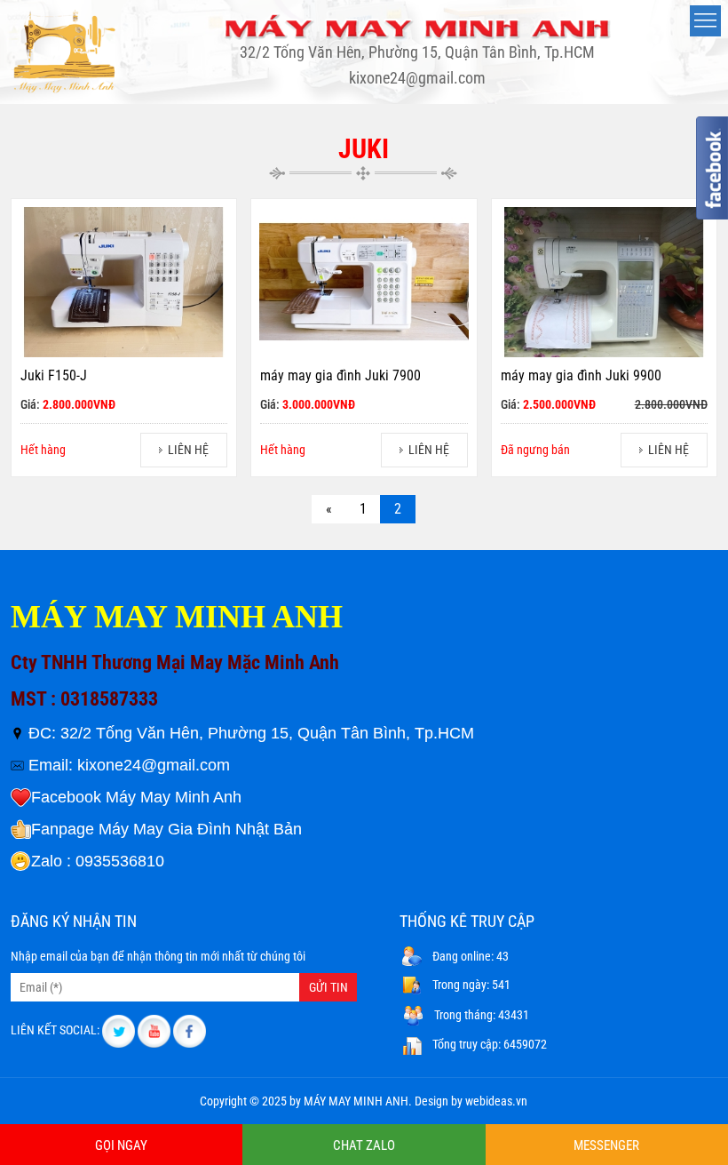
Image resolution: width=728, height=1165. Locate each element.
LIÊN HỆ (188, 450)
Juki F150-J (53, 375)
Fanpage (62, 829)
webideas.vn (496, 1101)
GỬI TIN (328, 987)
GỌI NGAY (121, 1145)
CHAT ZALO (364, 1145)
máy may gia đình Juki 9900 (581, 375)
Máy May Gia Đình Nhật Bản (200, 829)
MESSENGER (606, 1145)
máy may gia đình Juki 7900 (340, 375)
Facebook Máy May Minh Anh (136, 797)
